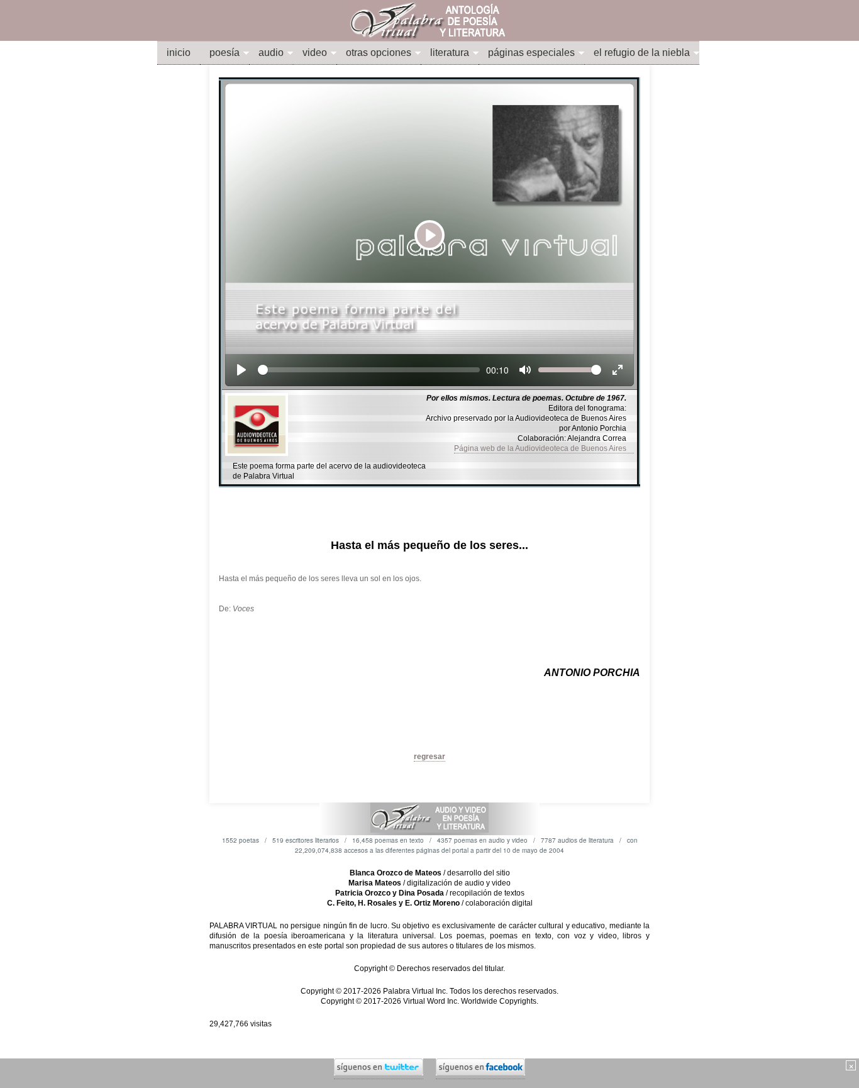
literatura (449, 52)
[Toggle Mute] (525, 370)
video (314, 52)
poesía (224, 52)
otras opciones (378, 52)
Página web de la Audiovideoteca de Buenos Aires (544, 448)
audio (271, 52)
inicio (179, 52)
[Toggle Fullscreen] (617, 370)
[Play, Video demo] (241, 370)
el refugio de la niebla (642, 52)
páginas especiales (531, 52)
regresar (429, 756)
